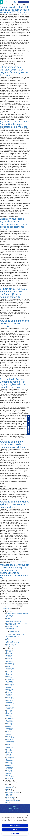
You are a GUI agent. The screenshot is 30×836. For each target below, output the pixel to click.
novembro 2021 (10, 742)
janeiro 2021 (9, 759)
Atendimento (9, 786)
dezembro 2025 (10, 663)
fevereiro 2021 (10, 757)
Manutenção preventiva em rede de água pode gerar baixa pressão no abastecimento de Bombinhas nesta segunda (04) (14, 571)
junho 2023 (9, 712)
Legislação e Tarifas (11, 644)
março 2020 (9, 775)
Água (7, 638)
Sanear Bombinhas (11, 628)
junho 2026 (9, 653)
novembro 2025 (10, 665)
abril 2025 (8, 676)
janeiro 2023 (9, 720)
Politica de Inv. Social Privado (13, 621)
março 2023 (9, 716)
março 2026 (9, 658)
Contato (8, 639)
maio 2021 (9, 752)
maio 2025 (9, 674)
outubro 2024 (9, 686)
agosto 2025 (9, 669)
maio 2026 (9, 655)
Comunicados (9, 615)
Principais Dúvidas (14, 631)
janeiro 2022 (9, 739)
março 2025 (9, 678)
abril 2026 (8, 656)
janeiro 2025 (9, 681)
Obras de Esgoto (10, 797)
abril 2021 (8, 754)
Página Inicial (9, 620)
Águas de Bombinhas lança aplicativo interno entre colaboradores (14, 504)
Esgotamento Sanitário (12, 792)
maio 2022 (9, 733)
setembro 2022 (10, 726)
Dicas (7, 789)
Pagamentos (9, 799)
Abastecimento (10, 782)
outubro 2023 (9, 705)
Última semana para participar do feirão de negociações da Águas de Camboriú (14, 71)
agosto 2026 (9, 650)
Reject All (15, 829)
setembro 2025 (10, 668)
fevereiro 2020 (10, 777)
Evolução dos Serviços (12, 646)
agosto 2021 (9, 747)
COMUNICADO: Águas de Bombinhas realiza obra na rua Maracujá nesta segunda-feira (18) (14, 293)
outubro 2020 (9, 764)
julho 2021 (9, 749)
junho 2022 (9, 731)
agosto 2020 (9, 767)
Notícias (8, 618)
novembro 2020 (10, 762)
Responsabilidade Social (12, 642)
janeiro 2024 (9, 700)
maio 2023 (9, 713)
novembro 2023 (10, 703)
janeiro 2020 (9, 778)
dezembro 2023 (10, 702)
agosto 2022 (9, 728)
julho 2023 (9, 710)
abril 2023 (8, 715)
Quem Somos (9, 641)
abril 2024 (8, 695)
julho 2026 (9, 652)
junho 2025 (9, 673)
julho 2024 (9, 691)
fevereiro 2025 (10, 679)
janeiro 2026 (9, 661)
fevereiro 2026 (10, 660)
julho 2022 (9, 729)
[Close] (27, 815)
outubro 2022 (9, 725)
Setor (7, 802)
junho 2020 (9, 770)
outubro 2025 (9, 666)
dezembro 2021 (10, 741)
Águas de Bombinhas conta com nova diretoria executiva (15, 323)
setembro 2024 (10, 687)
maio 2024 (9, 694)
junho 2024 (9, 692)
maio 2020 (9, 772)
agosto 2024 (9, 689)
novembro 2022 (10, 723)
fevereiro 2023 (10, 718)
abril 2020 (8, 773)
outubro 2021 (9, 744)
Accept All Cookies (15, 825)
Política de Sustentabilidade (13, 626)
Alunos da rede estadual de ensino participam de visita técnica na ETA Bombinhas (14, 10)
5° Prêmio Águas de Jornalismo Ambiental (17, 613)
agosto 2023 (9, 708)
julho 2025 (9, 671)
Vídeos (11, 633)
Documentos (9, 616)
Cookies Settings (15, 833)
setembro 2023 (10, 707)
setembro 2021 (10, 746)
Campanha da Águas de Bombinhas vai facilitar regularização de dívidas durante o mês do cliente (13, 383)
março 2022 (9, 736)
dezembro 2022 (10, 721)
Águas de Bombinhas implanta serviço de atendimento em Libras (12, 444)
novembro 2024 (10, 684)
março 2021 (9, 755)
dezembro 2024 (10, 682)
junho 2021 (9, 751)
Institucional (9, 794)
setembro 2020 (10, 765)
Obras (7, 795)
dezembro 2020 (10, 760)
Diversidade (9, 791)
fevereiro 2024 (10, 699)
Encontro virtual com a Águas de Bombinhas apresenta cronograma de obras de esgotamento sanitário (14, 224)
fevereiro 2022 (10, 738)
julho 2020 (9, 768)
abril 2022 (8, 734)
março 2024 (9, 697)
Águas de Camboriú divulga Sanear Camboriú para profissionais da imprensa (14, 124)
